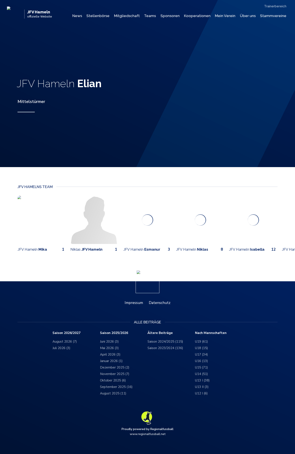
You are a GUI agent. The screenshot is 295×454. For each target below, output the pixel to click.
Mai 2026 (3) (109, 348)
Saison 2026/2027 (66, 333)
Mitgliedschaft (127, 16)
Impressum (134, 302)
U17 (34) (201, 354)
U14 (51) (201, 374)
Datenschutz (159, 302)
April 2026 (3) (110, 354)
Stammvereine (273, 16)
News (77, 16)
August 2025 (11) (113, 393)
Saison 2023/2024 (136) (165, 348)
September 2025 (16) (116, 387)
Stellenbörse (97, 16)
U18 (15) (201, 348)
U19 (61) (201, 341)
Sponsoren (170, 16)
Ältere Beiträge (160, 333)
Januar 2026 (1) (111, 361)
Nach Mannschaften (211, 333)
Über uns (248, 16)
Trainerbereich (275, 6)
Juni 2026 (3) (109, 341)
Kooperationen (197, 16)
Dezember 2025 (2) (114, 367)
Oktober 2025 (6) (113, 380)
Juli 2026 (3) (61, 348)
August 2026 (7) (64, 341)
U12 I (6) (201, 393)
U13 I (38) (202, 380)
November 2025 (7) (114, 374)
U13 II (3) (202, 387)
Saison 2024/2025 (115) (165, 341)
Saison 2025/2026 (114, 333)
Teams (150, 16)
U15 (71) (201, 367)
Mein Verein (225, 16)
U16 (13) (201, 361)
